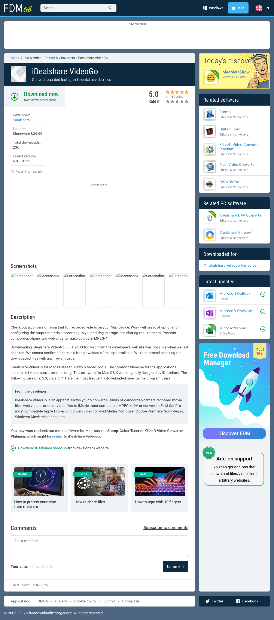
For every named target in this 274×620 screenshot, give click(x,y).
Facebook (250, 601)
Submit (109, 601)
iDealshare (21, 120)
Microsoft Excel (232, 328)
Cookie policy (85, 601)
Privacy (61, 601)
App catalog (20, 601)
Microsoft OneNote (235, 311)
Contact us (131, 601)
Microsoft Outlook (235, 293)
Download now (41, 94)
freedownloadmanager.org (50, 613)
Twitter (217, 601)
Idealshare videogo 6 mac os (232, 265)
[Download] (262, 294)
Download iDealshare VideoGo (42, 448)
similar (57, 436)
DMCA (43, 601)
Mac (14, 58)
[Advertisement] (137, 35)
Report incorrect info (29, 171)
